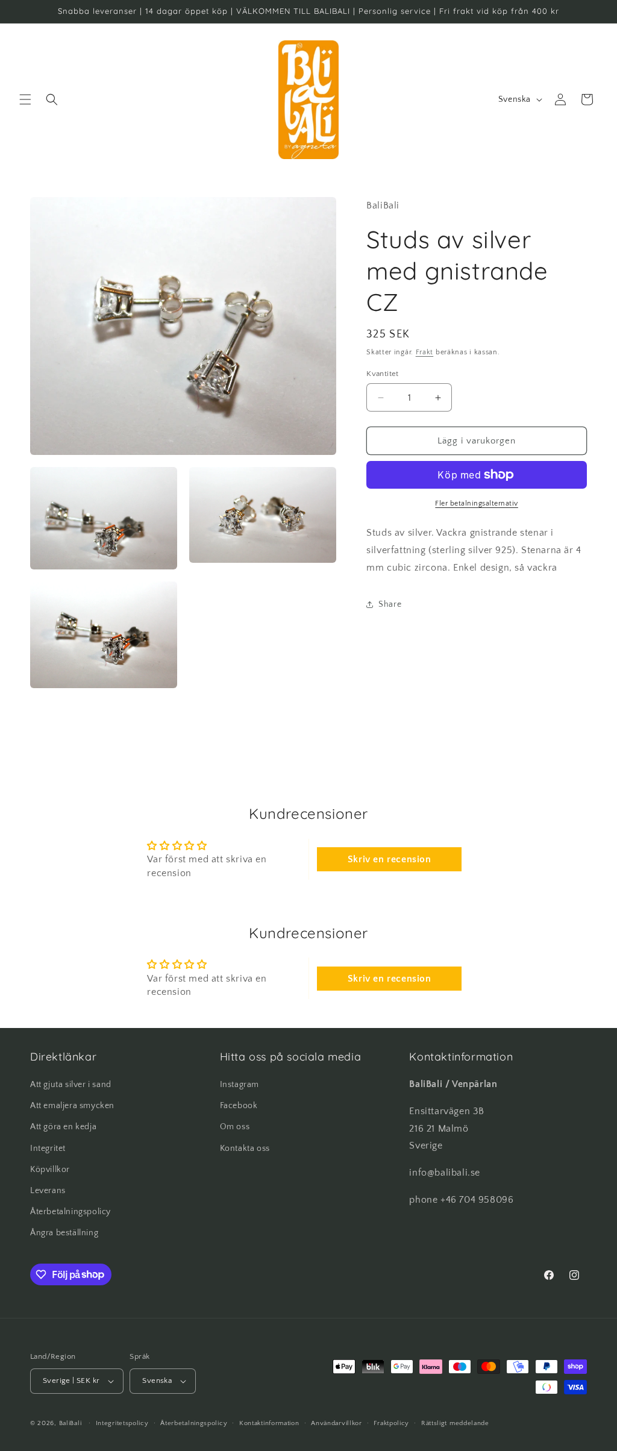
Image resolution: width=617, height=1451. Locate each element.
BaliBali (70, 1423)
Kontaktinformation (269, 1423)
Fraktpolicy (391, 1423)
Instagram (239, 1084)
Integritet (48, 1148)
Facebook (239, 1106)
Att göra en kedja (63, 1127)
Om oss (235, 1127)
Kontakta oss (245, 1148)
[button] (25, 99)
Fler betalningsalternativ (476, 503)
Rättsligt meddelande (455, 1423)
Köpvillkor (50, 1169)
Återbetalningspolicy (70, 1212)
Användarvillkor (336, 1423)
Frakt (425, 352)
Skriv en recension (389, 859)
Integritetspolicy (122, 1423)
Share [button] (389, 604)
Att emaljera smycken (72, 1106)
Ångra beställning (64, 1233)
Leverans (48, 1191)
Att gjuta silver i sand (70, 1084)
